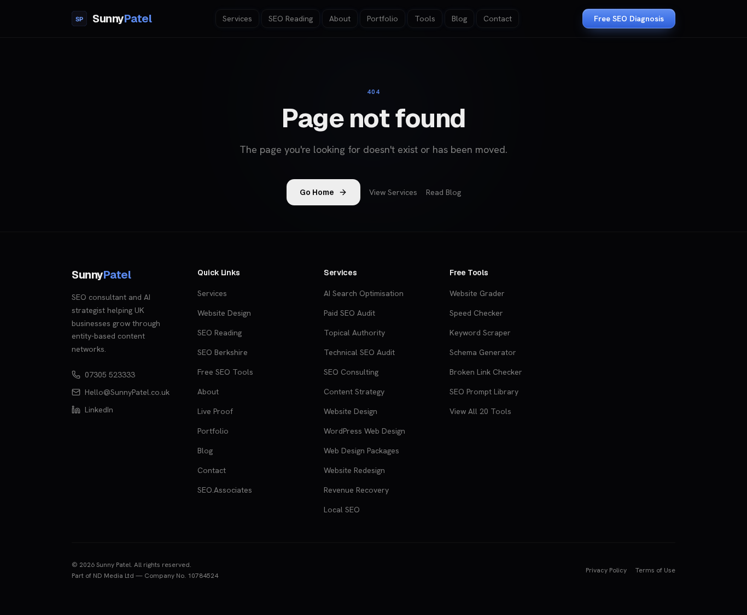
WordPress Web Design (364, 431)
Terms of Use (655, 570)
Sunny (101, 275)
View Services (393, 192)
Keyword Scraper (480, 333)
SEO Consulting (351, 372)
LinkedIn (99, 410)
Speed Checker (476, 313)
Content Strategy (354, 392)
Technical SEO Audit (359, 352)
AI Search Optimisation (364, 293)
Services (237, 18)
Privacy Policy (606, 570)
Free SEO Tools (225, 372)
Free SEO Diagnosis (629, 18)
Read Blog (443, 192)
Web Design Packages (361, 451)
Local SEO (342, 510)
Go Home (317, 192)
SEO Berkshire (222, 352)
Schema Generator (483, 352)
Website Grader (477, 293)
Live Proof (215, 411)
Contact (497, 18)
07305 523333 (110, 375)
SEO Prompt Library (484, 392)
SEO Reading (291, 18)
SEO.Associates (224, 490)
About (340, 18)
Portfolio (382, 18)
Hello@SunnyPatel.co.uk (127, 392)
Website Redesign (354, 470)
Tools (425, 18)
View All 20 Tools (480, 411)
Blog (459, 18)
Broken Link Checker (486, 372)
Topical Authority (354, 333)
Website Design (224, 313)
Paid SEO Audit (349, 313)
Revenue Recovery (356, 490)
